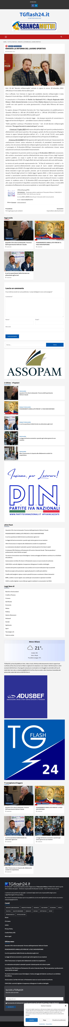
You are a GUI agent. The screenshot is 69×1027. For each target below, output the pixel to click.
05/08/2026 (9, 872)
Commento (9, 296)
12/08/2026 (39, 841)
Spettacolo (8, 625)
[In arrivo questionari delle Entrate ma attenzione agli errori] (18, 261)
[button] (65, 1006)
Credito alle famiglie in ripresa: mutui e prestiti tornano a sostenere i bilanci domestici (29, 574)
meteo (7, 925)
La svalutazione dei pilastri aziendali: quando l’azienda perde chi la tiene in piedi (28, 547)
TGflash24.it (34, 14)
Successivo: (55, 210)
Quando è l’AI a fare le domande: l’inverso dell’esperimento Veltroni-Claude (18, 244)
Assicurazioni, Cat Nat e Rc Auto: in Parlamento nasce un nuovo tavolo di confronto (29, 561)
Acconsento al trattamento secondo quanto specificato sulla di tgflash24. (33, 1003)
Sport (7, 628)
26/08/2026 (9, 247)
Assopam (13, 202)
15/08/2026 (9, 277)
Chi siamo (8, 921)
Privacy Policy (49, 1024)
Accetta (31, 1020)
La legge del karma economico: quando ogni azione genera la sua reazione (26, 540)
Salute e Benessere (10, 615)
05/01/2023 (9, 51)
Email (37, 319)
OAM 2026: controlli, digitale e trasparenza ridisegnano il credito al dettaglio (27, 564)
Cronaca (7, 598)
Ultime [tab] (8, 383)
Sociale (7, 622)
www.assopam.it (21, 202)
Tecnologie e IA (9, 632)
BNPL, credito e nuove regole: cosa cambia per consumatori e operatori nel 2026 (28, 577)
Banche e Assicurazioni (12, 591)
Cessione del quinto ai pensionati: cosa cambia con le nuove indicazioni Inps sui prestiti (30, 567)
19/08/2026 (39, 247)
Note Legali (8, 936)
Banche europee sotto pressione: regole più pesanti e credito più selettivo (26, 571)
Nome (7, 319)
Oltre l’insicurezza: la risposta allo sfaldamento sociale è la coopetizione (25, 543)
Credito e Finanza (10, 595)
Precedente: (14, 210)
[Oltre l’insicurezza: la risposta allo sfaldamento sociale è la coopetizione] (11, 453)
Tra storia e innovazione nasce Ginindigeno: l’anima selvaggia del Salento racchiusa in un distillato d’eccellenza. (33, 556)
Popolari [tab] (16, 383)
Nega (44, 1020)
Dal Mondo (8, 601)
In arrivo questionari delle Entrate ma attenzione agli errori (17, 274)
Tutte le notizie (17, 46)
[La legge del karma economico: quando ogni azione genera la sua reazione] (11, 438)
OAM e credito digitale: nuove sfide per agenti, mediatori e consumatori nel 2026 (28, 581)
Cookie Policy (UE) (10, 932)
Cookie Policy (42, 1024)
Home (6, 917)
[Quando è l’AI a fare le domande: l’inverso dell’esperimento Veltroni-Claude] (18, 230)
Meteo (7, 608)
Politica (7, 611)
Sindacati (11, 46)
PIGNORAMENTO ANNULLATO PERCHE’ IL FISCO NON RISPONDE (48, 244)
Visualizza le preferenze (59, 1020)
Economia (8, 605)
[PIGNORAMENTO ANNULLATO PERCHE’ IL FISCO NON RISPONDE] (49, 230)
